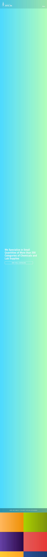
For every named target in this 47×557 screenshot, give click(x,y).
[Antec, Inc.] (8, 4)
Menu (43, 6)
